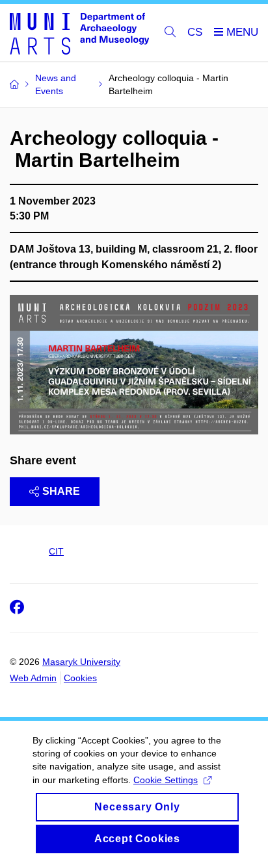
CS (194, 32)
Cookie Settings (165, 780)
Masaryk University (81, 662)
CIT (56, 551)
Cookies (80, 678)
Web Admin (33, 678)
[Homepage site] (79, 33)
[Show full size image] (134, 363)
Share (61, 491)
